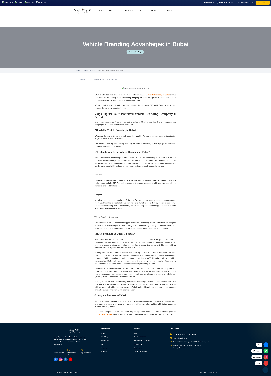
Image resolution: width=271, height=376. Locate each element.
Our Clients (105, 340)
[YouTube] (70, 359)
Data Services (138, 348)
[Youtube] (41, 2)
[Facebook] (7, 2)
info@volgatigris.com (245, 2)
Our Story (114, 11)
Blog (142, 11)
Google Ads (138, 344)
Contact (154, 11)
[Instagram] (19, 2)
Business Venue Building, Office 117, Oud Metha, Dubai (191, 342)
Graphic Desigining (140, 351)
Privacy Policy (202, 372)
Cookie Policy (213, 372)
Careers (168, 11)
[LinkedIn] (30, 2)
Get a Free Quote (262, 3)
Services (129, 11)
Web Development (140, 337)
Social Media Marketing (142, 340)
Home (101, 11)
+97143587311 (209, 2)
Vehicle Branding (135, 52)
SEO (135, 333)
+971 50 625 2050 (226, 2)
